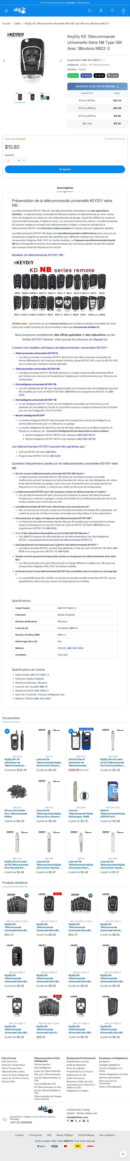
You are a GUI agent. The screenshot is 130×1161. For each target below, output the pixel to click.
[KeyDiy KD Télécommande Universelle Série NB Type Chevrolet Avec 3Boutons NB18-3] (49, 956)
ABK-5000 (70, 391)
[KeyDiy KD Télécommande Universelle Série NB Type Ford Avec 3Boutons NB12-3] (81, 956)
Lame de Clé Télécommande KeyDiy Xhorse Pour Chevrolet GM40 (48, 813)
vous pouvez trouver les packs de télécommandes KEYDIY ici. (60, 539)
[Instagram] (84, 1121)
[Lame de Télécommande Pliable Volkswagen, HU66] (81, 791)
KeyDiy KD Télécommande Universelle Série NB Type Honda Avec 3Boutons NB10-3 (15, 978)
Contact (19, 1135)
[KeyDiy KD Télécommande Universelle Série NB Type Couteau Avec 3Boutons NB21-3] (112, 1007)
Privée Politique (86, 1135)
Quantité (9, 155)
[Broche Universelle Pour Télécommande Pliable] (17, 791)
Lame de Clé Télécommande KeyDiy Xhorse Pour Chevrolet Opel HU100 (48, 762)
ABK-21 (74, 628)
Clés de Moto (8, 1081)
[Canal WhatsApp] (88, 1121)
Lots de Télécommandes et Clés (47, 1079)
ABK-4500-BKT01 (86, 435)
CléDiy (83, 64)
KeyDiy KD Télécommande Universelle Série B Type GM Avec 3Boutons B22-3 (110, 927)
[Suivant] (61, 60)
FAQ (49, 1135)
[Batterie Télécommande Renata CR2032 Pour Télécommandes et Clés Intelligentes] (112, 791)
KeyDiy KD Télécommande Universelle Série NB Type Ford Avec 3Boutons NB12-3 (79, 978)
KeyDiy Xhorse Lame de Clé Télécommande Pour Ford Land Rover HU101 (112, 762)
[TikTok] (80, 1121)
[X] (76, 1121)
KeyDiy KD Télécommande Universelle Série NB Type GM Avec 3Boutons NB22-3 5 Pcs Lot (15, 927)
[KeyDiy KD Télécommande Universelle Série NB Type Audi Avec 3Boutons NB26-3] (81, 1007)
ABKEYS (68, 1141)
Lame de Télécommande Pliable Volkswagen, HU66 (80, 813)
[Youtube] (72, 1121)
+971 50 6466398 (21, 1122)
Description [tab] (65, 187)
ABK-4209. (51, 528)
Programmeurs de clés (78, 1061)
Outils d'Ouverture (76, 1078)
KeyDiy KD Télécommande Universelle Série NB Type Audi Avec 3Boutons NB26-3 (79, 1029)
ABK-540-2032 (75, 648)
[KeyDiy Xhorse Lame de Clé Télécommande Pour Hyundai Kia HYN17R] (17, 842)
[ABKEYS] (19, 13)
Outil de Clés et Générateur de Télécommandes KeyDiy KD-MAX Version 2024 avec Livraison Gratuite (78, 762)
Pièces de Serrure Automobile (108, 1082)
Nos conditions (107, 1135)
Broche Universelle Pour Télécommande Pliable (16, 813)
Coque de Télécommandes (47, 1071)
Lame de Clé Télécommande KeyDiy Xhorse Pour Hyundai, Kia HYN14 (48, 864)
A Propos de (35, 1135)
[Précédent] (4, 60)
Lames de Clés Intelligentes (15, 1074)
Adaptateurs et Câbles (77, 1090)
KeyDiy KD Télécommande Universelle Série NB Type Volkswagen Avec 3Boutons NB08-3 (112, 978)
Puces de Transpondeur (13, 1065)
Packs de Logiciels (76, 1068)
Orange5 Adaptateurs (109, 1065)
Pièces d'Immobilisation (110, 1086)
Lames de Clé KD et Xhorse (15, 1078)
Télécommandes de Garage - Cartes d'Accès (48, 1097)
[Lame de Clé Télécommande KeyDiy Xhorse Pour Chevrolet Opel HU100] (49, 740)
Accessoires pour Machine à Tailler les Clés (81, 1086)
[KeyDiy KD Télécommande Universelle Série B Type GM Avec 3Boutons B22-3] (112, 905)
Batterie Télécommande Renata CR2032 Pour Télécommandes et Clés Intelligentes (112, 813)
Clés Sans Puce (9, 1061)
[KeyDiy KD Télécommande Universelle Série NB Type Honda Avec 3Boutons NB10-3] (17, 956)
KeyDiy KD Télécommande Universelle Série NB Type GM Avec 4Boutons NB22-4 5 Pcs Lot (79, 927)
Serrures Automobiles (109, 1077)
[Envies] (112, 11)
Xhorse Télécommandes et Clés (47, 1091)
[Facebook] (68, 1121)
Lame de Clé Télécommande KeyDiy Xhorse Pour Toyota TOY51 (112, 864)
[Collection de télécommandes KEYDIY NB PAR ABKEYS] (59, 317)
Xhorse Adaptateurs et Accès (113, 1074)
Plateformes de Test (76, 1074)
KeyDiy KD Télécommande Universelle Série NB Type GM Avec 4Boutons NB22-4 (47, 927)
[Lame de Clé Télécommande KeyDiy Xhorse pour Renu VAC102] (81, 842)
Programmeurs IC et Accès (80, 1071)
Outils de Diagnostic (76, 1065)
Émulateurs (104, 1061)
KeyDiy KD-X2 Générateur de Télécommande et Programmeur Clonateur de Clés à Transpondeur (15, 762)
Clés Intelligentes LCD (45, 1083)
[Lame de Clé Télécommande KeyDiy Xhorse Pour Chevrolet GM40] (49, 791)
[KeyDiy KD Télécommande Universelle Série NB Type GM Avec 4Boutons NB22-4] (49, 905)
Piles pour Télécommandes (47, 1074)
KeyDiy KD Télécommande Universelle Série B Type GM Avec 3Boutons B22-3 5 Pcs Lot (48, 1029)
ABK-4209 (55, 455)
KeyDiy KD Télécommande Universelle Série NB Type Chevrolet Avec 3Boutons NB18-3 (47, 978)
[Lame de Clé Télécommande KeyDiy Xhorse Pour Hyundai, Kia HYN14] (49, 842)
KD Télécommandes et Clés (47, 1087)
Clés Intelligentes (42, 1067)
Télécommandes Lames (13, 1071)
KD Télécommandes (99, 64)
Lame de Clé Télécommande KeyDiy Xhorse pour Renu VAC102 (80, 864)
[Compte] (101, 11)
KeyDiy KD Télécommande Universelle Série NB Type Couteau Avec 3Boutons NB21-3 (111, 1029)
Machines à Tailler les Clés (80, 1081)
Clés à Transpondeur (12, 1068)
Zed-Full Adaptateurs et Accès (110, 1069)
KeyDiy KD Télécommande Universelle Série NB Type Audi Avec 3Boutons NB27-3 (15, 1029)
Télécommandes (42, 1064)
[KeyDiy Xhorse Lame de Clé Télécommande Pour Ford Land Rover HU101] (112, 740)
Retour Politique (65, 1135)
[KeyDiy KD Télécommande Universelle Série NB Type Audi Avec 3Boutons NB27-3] (17, 1007)
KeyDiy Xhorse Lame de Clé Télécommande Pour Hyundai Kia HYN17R (16, 864)
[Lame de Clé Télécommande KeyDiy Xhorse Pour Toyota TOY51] (112, 842)
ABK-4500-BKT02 (86, 439)
